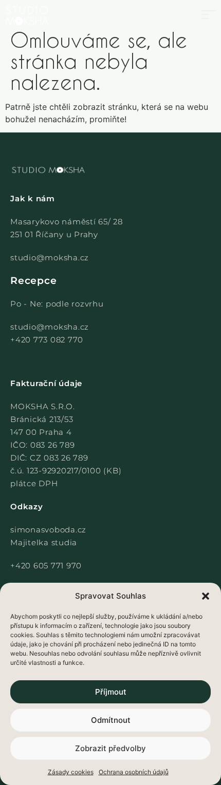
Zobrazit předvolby (110, 748)
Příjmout (110, 692)
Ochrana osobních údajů (134, 772)
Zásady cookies (71, 772)
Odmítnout (111, 720)
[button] (205, 596)
